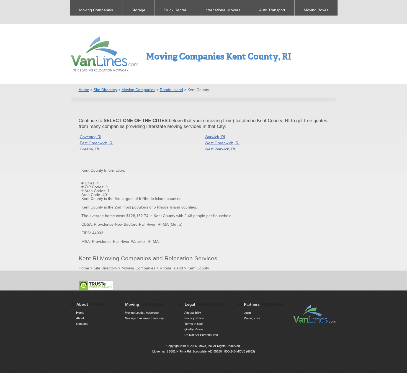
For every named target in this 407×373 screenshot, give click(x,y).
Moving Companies (96, 10)
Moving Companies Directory (144, 318)
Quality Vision (193, 329)
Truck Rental (175, 10)
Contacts (82, 323)
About (80, 318)
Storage (138, 10)
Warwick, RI (215, 137)
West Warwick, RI (220, 149)
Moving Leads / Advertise (142, 312)
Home (84, 90)
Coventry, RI (90, 137)
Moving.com (252, 318)
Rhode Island (171, 90)
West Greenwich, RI (222, 143)
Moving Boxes (316, 10)
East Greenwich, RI (97, 143)
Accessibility (192, 312)
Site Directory (105, 90)
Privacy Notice (194, 318)
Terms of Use (193, 323)
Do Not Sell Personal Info (201, 334)
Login (247, 312)
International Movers (222, 10)
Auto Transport (272, 10)
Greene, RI (89, 149)
